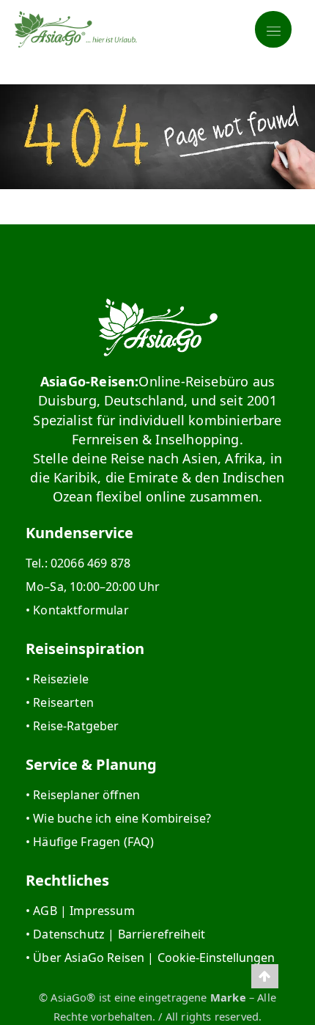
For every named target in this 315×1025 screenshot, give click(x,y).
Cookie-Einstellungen (216, 957)
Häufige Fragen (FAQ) (93, 842)
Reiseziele (61, 679)
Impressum (102, 911)
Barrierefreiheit (162, 934)
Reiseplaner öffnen (86, 795)
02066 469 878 (90, 563)
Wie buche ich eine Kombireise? (122, 818)
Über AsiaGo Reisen (88, 957)
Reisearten (63, 702)
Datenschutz (69, 934)
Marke (228, 997)
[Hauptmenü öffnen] (273, 29)
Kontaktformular (80, 610)
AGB (44, 911)
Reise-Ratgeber (76, 726)
